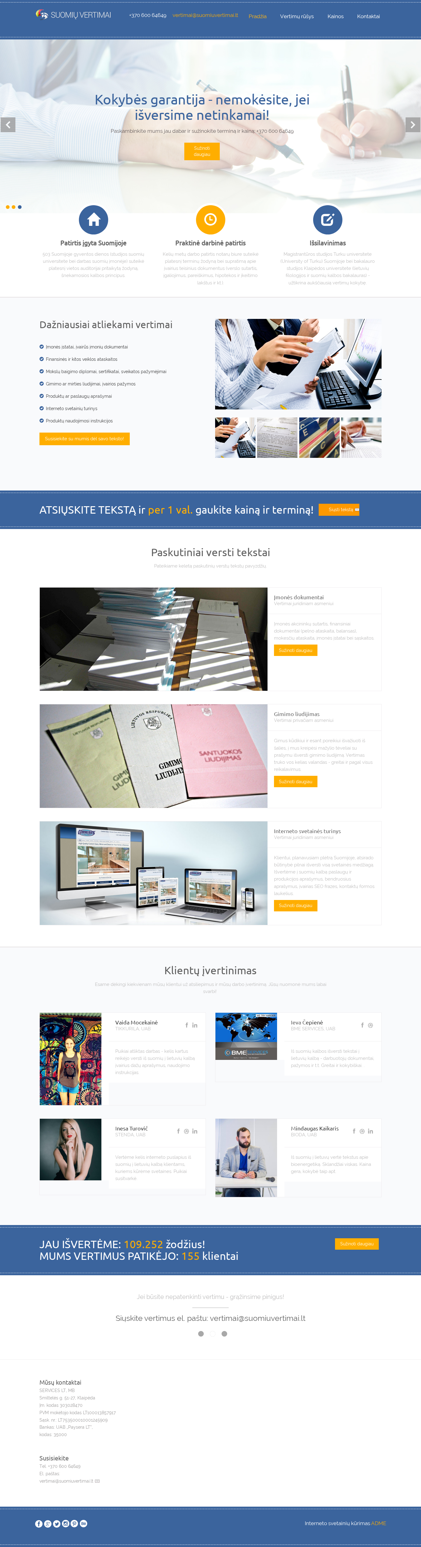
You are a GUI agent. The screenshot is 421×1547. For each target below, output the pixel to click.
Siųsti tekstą (341, 509)
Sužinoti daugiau (202, 168)
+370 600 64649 (147, 15)
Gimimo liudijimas (297, 713)
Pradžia (258, 16)
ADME (378, 1523)
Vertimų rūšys (297, 16)
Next (413, 125)
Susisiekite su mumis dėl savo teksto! (84, 439)
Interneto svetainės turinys (307, 831)
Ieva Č (298, 1022)
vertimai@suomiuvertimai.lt (205, 15)
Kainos (336, 16)
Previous (8, 125)
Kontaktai (368, 16)
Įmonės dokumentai (299, 597)
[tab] (235, 437)
